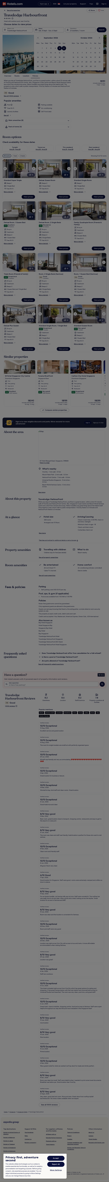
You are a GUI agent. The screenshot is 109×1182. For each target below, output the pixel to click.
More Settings (56, 1170)
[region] (35, 1166)
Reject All (56, 1164)
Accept (56, 1158)
